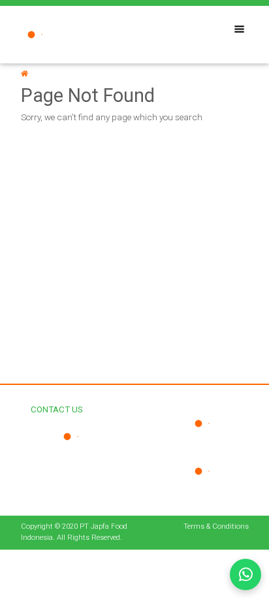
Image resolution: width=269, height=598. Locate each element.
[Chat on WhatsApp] (245, 574)
